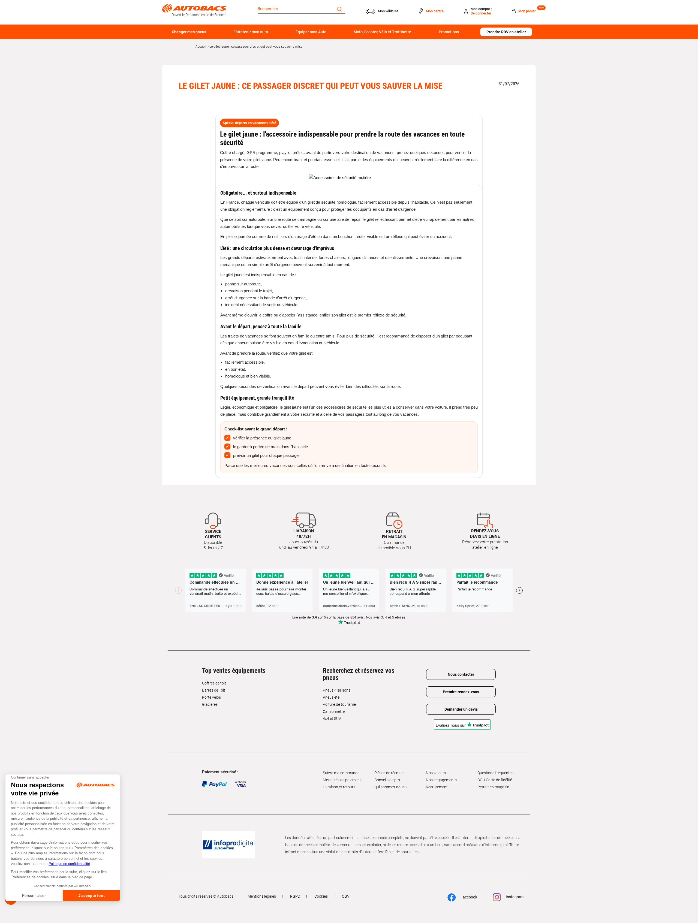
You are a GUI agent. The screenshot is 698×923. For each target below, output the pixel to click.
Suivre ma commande (341, 773)
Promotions (449, 32)
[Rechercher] (339, 8)
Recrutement (437, 787)
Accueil (200, 47)
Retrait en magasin (493, 787)
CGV (346, 896)
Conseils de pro (387, 780)
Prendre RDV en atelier (506, 32)
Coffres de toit (214, 683)
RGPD (295, 896)
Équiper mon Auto (311, 32)
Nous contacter (461, 674)
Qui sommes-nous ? (390, 787)
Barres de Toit (213, 690)
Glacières (210, 704)
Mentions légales (262, 896)
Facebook (468, 897)
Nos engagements (441, 780)
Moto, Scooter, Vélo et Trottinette (382, 32)
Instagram (514, 897)
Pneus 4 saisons (336, 690)
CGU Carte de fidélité (494, 780)
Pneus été (331, 697)
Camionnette (334, 711)
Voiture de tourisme (339, 704)
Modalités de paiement (342, 780)
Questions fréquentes (495, 773)
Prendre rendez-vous (461, 692)
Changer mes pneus (189, 32)
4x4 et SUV (332, 718)
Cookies (321, 896)
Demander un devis (461, 709)
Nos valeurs (436, 773)
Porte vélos (211, 697)
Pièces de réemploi (389, 773)
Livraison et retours (339, 787)
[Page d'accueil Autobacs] (194, 9)
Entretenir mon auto (250, 32)
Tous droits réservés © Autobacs (206, 896)
